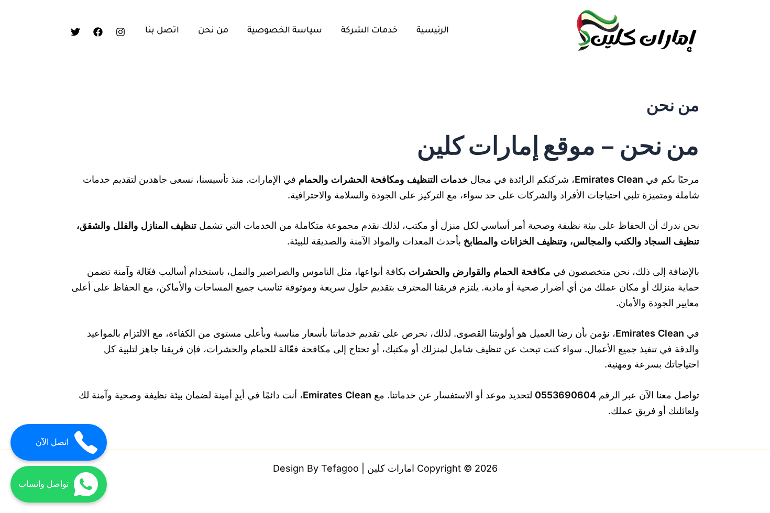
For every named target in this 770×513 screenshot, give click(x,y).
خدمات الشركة (369, 31)
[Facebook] (98, 32)
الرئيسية (432, 31)
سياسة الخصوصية (284, 31)
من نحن (213, 31)
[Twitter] (75, 32)
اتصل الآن (52, 442)
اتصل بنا (162, 31)
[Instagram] (120, 32)
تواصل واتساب (43, 483)
